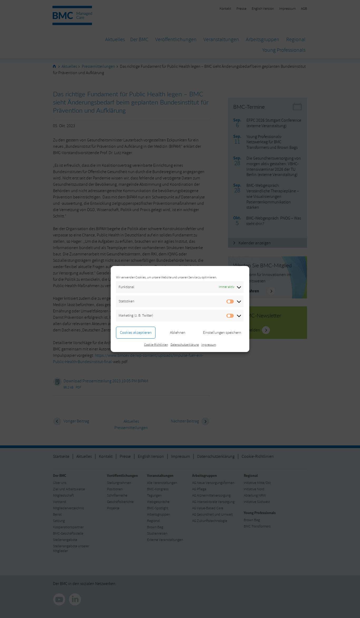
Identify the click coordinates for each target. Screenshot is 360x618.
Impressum (208, 345)
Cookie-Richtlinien (156, 345)
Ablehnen (177, 332)
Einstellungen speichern (222, 332)
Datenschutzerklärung (185, 345)
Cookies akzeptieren (136, 332)
